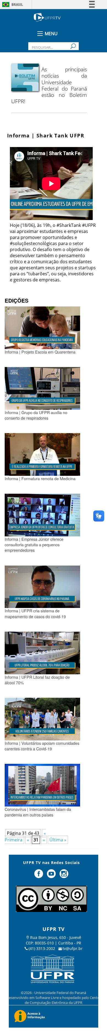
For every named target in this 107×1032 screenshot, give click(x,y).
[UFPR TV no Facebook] (39, 876)
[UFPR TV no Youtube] (52, 876)
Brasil (17, 4)
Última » (57, 840)
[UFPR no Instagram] (64, 876)
